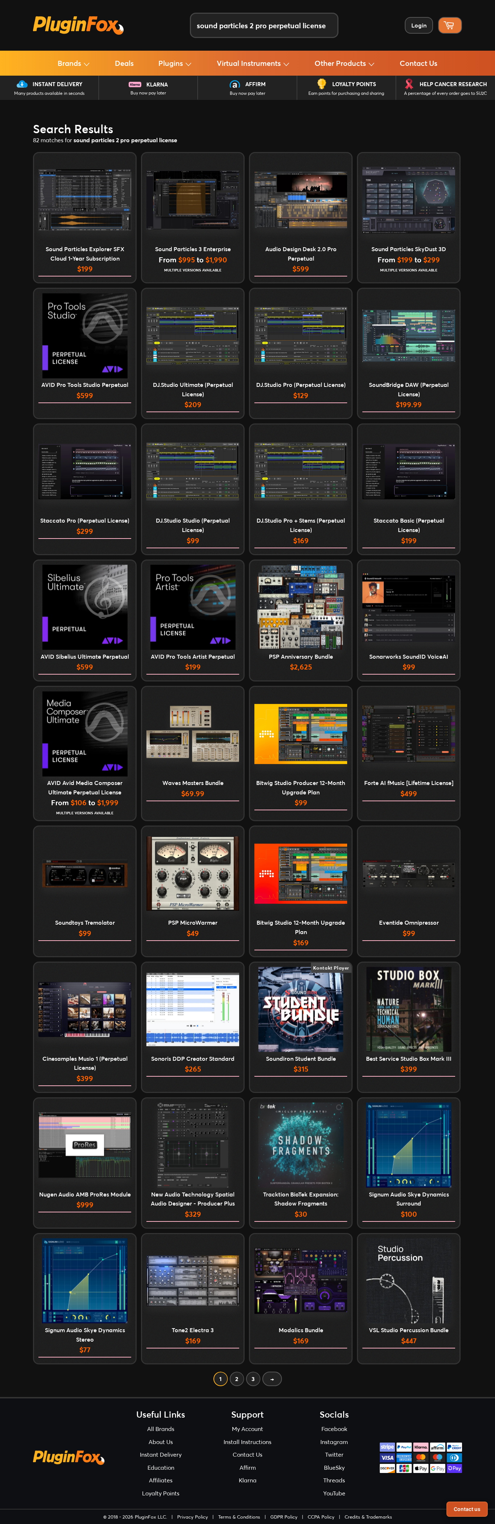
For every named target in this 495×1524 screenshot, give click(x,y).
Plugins (171, 63)
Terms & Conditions (239, 1517)
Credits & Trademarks (368, 1517)
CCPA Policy (321, 1517)
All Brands (160, 1428)
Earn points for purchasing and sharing (346, 93)
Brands (70, 63)
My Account (247, 1428)
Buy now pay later (148, 93)
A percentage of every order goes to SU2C (445, 93)
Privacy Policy (192, 1517)
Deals (124, 63)
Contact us (467, 1509)
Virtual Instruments (250, 63)
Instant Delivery (57, 84)
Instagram (334, 1441)
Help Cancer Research (453, 84)
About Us (161, 1441)
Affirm (255, 84)
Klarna (157, 84)
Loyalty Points (354, 84)
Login (419, 25)
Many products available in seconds (49, 93)
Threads (334, 1480)
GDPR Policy (284, 1517)
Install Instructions (247, 1441)
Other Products (341, 63)
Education (160, 1467)
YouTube (334, 1493)
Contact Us (418, 63)
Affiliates (160, 1480)
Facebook (334, 1428)
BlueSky (334, 1467)
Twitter (334, 1454)
